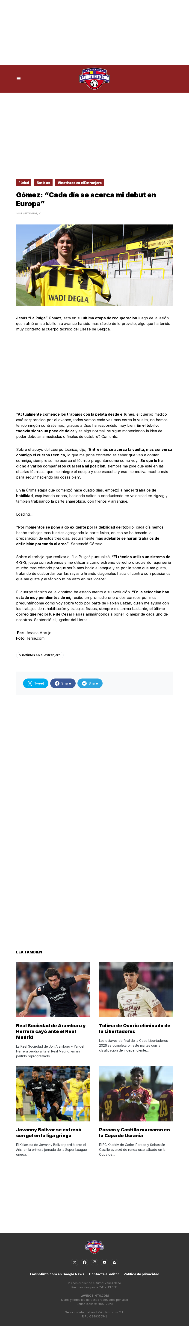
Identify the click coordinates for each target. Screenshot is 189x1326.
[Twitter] (74, 1262)
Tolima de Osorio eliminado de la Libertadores (134, 1028)
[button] (18, 78)
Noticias (43, 183)
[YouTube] (104, 1262)
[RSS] (114, 1262)
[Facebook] (84, 1262)
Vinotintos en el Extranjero (80, 183)
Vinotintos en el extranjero (40, 655)
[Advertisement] (94, 32)
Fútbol (23, 183)
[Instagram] (94, 1262)
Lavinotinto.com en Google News (57, 1274)
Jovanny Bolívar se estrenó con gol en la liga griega (48, 1132)
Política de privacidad (141, 1274)
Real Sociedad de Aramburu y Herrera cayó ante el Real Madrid (51, 1031)
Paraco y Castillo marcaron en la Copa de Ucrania (134, 1132)
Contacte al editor (104, 1274)
